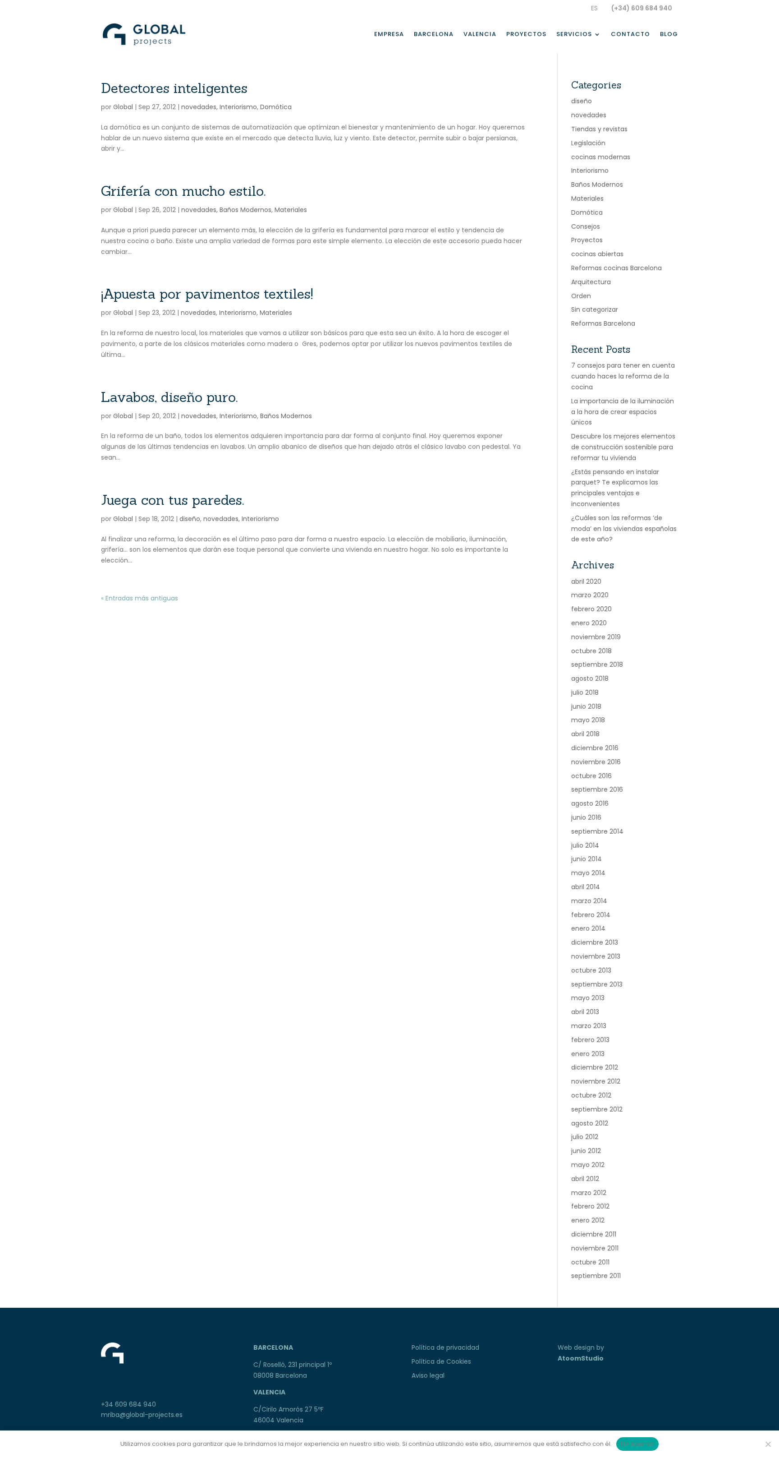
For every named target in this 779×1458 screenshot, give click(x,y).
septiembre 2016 (597, 789)
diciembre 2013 (594, 942)
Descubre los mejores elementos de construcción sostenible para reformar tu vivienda (623, 447)
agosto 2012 (589, 1123)
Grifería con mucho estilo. (183, 190)
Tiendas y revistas (599, 129)
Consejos (585, 226)
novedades (198, 106)
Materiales (291, 209)
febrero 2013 (590, 1039)
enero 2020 (589, 622)
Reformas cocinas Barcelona (616, 267)
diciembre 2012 (594, 1067)
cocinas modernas (600, 156)
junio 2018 (586, 706)
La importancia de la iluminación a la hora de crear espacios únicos (622, 412)
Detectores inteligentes (174, 88)
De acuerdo (638, 1443)
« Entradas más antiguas (139, 598)
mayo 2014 (588, 872)
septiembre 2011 (596, 1275)
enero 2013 (588, 1053)
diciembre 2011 (593, 1234)
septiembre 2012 (597, 1109)
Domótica (276, 106)
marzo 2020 (590, 595)
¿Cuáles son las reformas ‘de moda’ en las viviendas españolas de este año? (624, 528)
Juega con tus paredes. (172, 499)
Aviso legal (428, 1375)
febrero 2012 (590, 1206)
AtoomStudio (581, 1358)
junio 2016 (586, 817)
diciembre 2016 (595, 747)
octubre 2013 (591, 970)
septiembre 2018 (597, 664)
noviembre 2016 (596, 761)
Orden (581, 295)
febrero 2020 (591, 609)
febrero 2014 (590, 914)
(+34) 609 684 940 (641, 8)
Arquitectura (591, 281)
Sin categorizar (594, 309)
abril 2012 (585, 1178)
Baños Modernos (245, 209)
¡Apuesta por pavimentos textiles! (207, 293)
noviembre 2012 (595, 1081)
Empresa (389, 34)
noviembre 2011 (595, 1248)
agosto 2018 (590, 678)
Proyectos (526, 34)
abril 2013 (585, 1011)
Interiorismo (238, 106)
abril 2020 (586, 581)
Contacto (630, 34)
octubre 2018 (591, 650)
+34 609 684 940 (128, 1404)
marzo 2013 (588, 1025)
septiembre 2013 (597, 984)
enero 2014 (588, 928)
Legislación (588, 143)
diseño (189, 518)
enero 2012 (588, 1220)
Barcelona (434, 34)
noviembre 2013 (595, 956)
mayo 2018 (588, 719)
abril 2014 (585, 886)
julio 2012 (584, 1136)
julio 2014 (585, 845)
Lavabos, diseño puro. (169, 397)
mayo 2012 (588, 1164)
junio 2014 (586, 858)
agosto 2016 (590, 803)
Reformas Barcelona (603, 323)
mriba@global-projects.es (142, 1414)
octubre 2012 (591, 1095)
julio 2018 (585, 692)
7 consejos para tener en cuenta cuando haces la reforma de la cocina (623, 376)
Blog (669, 34)
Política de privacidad (445, 1347)
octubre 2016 (591, 775)
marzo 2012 (588, 1192)
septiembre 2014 (597, 831)
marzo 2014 (589, 900)
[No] (767, 1444)
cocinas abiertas (597, 253)
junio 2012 (586, 1150)
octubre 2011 (590, 1262)
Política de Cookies (441, 1361)
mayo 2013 (588, 997)
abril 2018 (585, 733)
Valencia (479, 34)
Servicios (574, 34)
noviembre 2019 (596, 636)
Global (123, 106)
